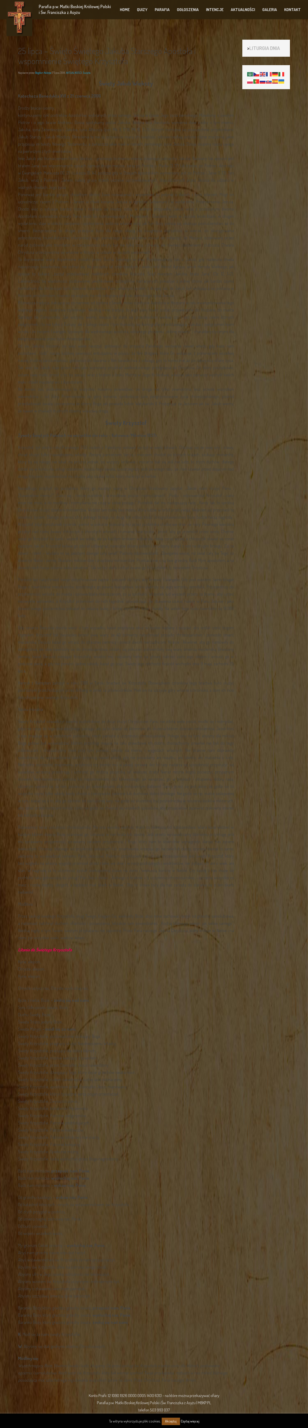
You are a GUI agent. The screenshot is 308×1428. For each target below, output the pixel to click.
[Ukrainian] (281, 80)
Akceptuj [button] (171, 1421)
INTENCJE (215, 9)
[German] (275, 73)
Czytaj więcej (190, 1421)
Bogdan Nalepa (43, 73)
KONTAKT (292, 9)
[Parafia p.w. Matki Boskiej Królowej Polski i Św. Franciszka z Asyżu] (19, 18)
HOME (125, 9)
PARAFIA (162, 9)
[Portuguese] (256, 80)
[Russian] (263, 80)
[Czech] (256, 73)
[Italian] (281, 73)
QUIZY (142, 9)
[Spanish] (275, 80)
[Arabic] (250, 73)
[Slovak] (269, 80)
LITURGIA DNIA (264, 48)
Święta (86, 73)
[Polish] (250, 80)
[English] (263, 73)
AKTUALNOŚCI (243, 9)
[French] (269, 73)
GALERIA (269, 9)
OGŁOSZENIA (188, 9)
